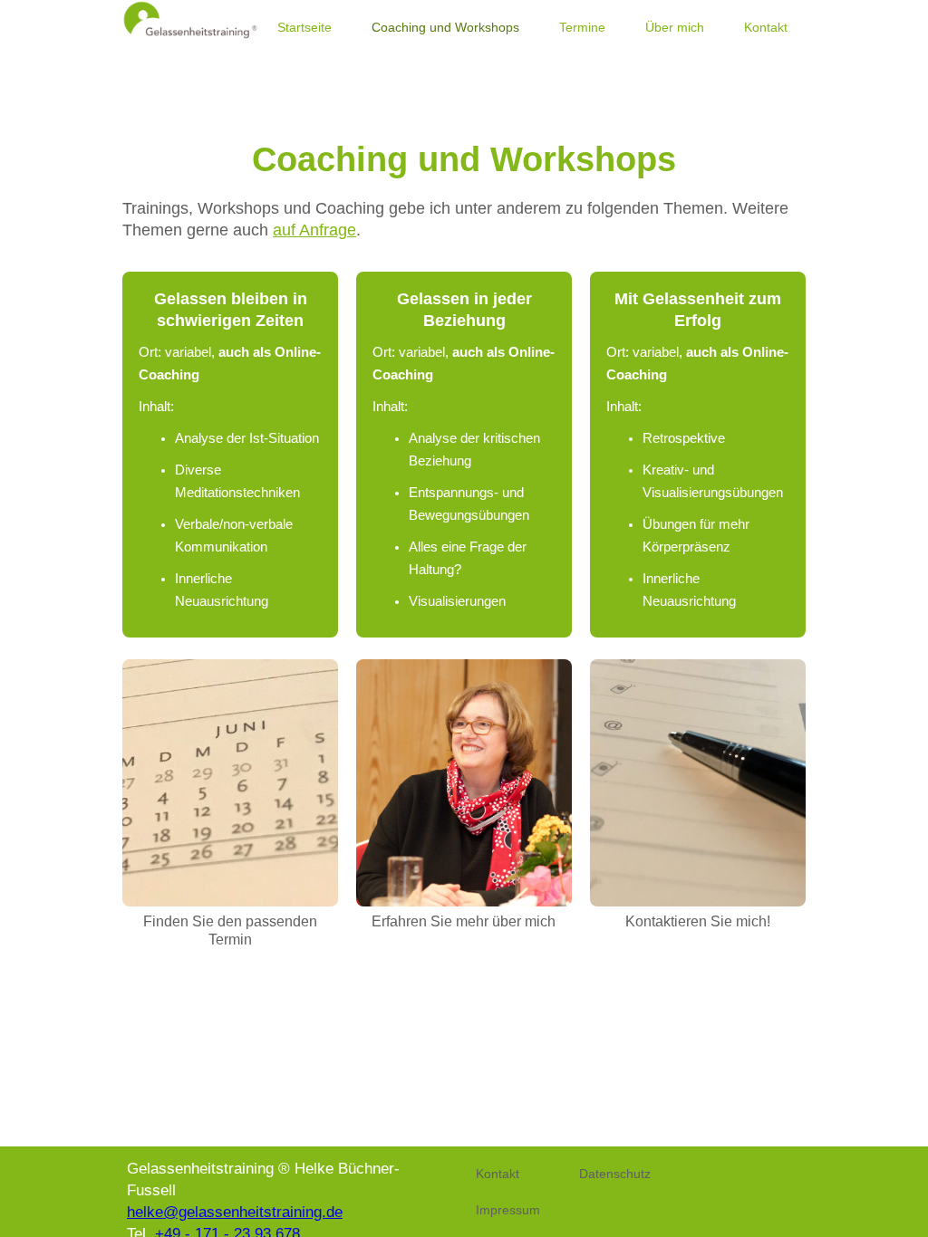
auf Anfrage (314, 230)
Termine (582, 27)
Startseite (304, 27)
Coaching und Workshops (445, 27)
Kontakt (766, 27)
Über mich (674, 27)
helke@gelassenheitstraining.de (235, 1212)
